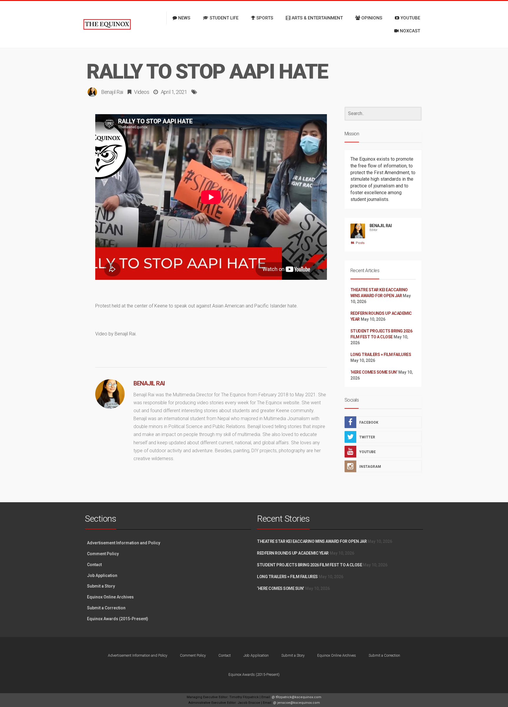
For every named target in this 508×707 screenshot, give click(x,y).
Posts (358, 242)
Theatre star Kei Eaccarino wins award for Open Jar (312, 541)
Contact (94, 564)
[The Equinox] (107, 24)
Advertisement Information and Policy (123, 542)
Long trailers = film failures (380, 354)
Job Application (102, 575)
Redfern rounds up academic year (293, 553)
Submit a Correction (106, 607)
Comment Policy (103, 553)
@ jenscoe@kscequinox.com (296, 703)
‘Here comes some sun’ (374, 372)
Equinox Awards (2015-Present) (117, 618)
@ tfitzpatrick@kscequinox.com (296, 697)
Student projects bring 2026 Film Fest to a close (309, 565)
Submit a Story (101, 586)
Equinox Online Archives (110, 597)
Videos (141, 92)
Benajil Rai (112, 92)
